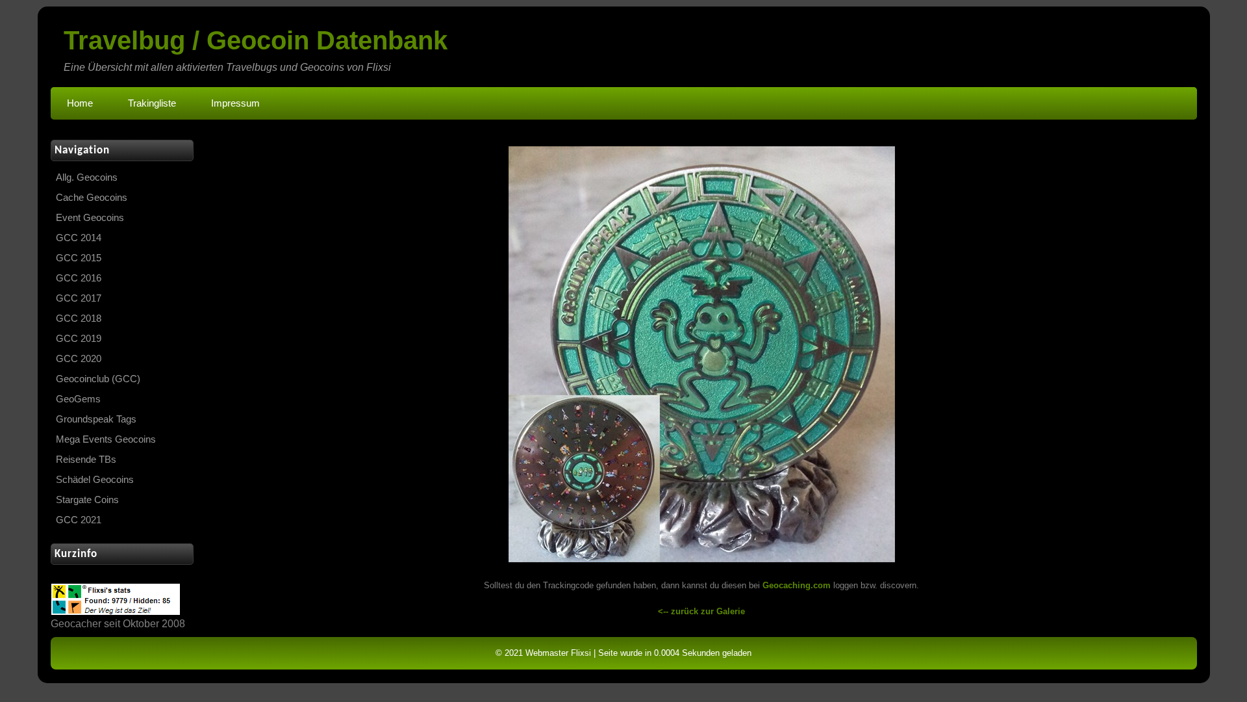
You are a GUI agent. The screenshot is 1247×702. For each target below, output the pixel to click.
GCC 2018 (78, 318)
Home (80, 103)
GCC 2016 (78, 278)
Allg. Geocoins (87, 177)
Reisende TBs (86, 459)
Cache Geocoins (91, 197)
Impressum (235, 103)
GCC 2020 (78, 359)
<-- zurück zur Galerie (701, 611)
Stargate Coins (87, 500)
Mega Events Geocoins (106, 439)
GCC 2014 (78, 238)
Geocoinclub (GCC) (98, 379)
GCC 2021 (78, 520)
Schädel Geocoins (95, 479)
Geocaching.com (796, 585)
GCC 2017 (78, 298)
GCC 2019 (78, 338)
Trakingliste (152, 103)
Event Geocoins (90, 218)
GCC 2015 (78, 258)
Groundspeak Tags (96, 419)
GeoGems (78, 399)
